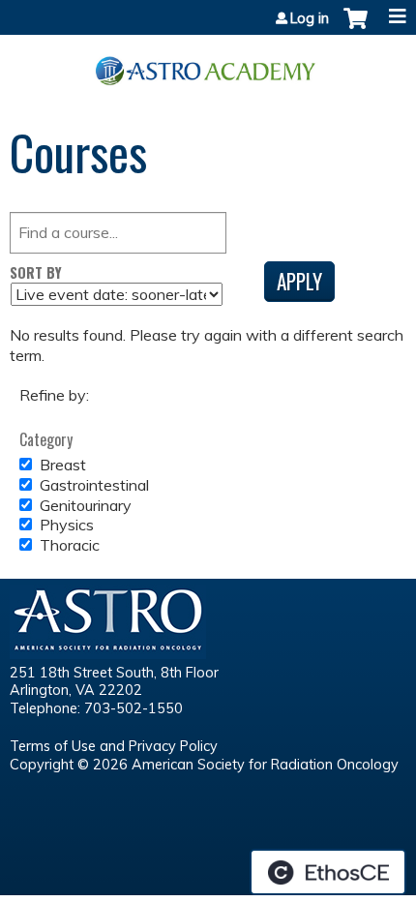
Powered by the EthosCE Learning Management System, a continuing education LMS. (328, 872)
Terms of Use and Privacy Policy (114, 746)
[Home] (208, 64)
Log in (309, 18)
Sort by (36, 272)
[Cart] (355, 28)
